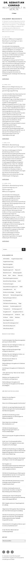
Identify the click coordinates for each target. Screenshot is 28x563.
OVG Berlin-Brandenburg (10, 303)
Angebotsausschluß (16, 258)
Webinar (17, 317)
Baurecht (17, 270)
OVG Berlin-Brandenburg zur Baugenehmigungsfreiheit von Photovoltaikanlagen (10, 429)
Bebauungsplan (17, 272)
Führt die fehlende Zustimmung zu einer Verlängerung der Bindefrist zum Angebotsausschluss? (13, 482)
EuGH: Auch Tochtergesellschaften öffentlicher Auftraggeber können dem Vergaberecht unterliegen (13, 443)
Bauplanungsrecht (8, 270)
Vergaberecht (7, 311)
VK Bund (5, 317)
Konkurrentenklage (8, 292)
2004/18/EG (6, 258)
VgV (23, 314)
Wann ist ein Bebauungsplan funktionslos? (13, 403)
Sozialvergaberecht (15, 306)
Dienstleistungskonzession (10, 278)
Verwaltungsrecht (8, 314)
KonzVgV (18, 292)
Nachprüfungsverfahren (10, 298)
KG (15, 289)
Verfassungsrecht (17, 309)
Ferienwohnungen (8, 284)
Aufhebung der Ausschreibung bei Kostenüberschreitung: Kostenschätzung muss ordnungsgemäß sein (13, 497)
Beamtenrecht (7, 272)
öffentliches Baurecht (9, 325)
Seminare (5, 306)
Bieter (14, 275)
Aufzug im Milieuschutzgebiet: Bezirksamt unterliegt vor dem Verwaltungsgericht (12, 41)
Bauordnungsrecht (8, 267)
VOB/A (11, 317)
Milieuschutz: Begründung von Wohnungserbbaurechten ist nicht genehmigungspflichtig (13, 89)
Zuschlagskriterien (8, 320)
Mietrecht (6, 295)
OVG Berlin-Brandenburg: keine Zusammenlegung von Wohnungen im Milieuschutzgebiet (12, 416)
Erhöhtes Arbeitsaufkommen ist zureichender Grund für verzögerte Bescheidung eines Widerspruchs (12, 490)
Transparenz (6, 309)
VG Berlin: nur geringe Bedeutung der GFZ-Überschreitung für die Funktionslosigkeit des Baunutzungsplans (13, 409)
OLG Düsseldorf (7, 300)
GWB (21, 286)
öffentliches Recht (8, 328)
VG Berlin (17, 314)
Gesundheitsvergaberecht (10, 286)
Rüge (20, 303)
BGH (9, 275)
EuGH (19, 281)
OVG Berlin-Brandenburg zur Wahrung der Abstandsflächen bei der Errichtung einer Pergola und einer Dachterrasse (13, 474)
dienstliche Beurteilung (9, 281)
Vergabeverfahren (18, 311)
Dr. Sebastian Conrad (14, 4)
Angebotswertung (8, 261)
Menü (14, 13)
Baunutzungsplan (8, 264)
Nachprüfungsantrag (16, 295)
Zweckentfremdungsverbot (10, 323)
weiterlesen (5, 79)
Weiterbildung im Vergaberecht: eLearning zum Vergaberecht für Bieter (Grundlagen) (13, 383)
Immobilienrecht (7, 289)
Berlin (4, 275)
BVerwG (20, 275)
